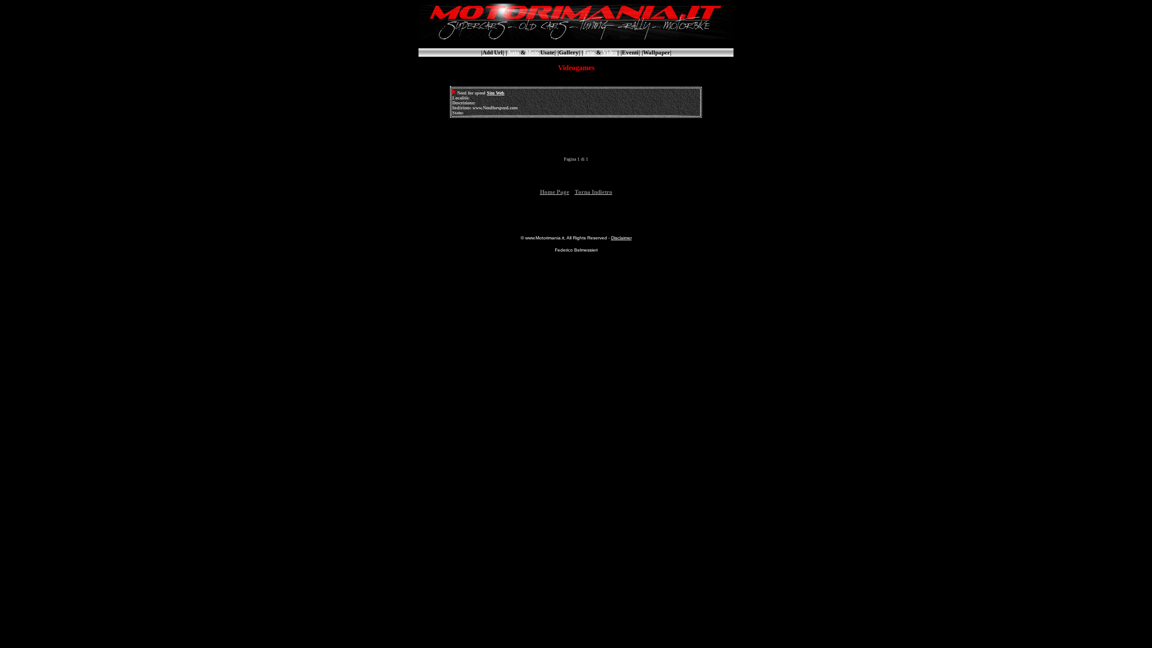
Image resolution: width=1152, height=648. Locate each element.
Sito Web (495, 92)
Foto (589, 52)
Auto (513, 52)
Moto (532, 52)
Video (610, 52)
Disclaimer (621, 237)
